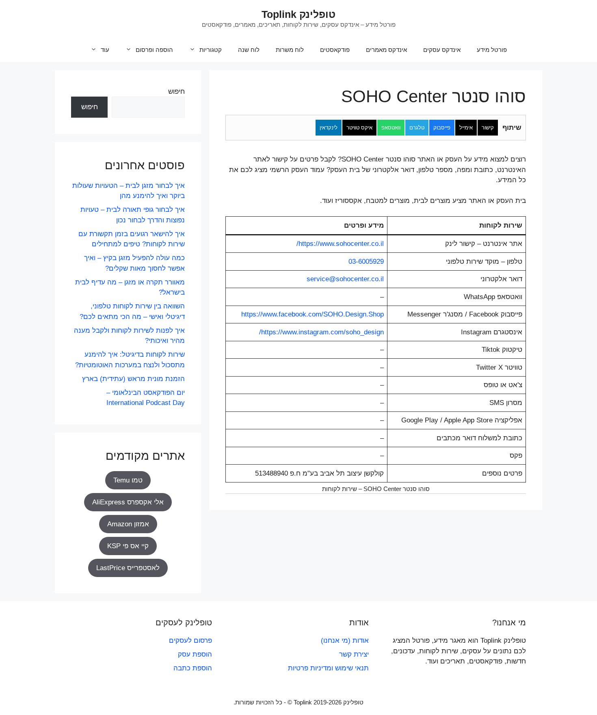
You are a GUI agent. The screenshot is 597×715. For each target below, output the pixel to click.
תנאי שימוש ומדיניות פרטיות (328, 668)
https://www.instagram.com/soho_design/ (321, 332)
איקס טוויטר (359, 128)
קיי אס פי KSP (128, 546)
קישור (488, 128)
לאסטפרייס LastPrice (128, 568)
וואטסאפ (390, 128)
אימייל (466, 128)
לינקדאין (328, 128)
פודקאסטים (335, 49)
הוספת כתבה (192, 668)
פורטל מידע (492, 49)
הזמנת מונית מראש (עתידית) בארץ (133, 379)
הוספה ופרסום (154, 49)
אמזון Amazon (128, 524)
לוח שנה (249, 49)
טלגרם (416, 128)
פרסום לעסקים (190, 640)
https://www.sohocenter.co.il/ (340, 244)
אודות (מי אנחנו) (345, 640)
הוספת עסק (195, 654)
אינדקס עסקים (442, 49)
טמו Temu (128, 480)
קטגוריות (210, 49)
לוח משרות (290, 49)
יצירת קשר (354, 654)
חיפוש (176, 91)
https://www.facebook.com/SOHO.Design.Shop (312, 314)
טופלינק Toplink (298, 14)
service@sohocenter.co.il (345, 279)
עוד (105, 49)
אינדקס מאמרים (386, 49)
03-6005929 (366, 261)
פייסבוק (441, 128)
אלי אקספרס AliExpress (128, 502)
